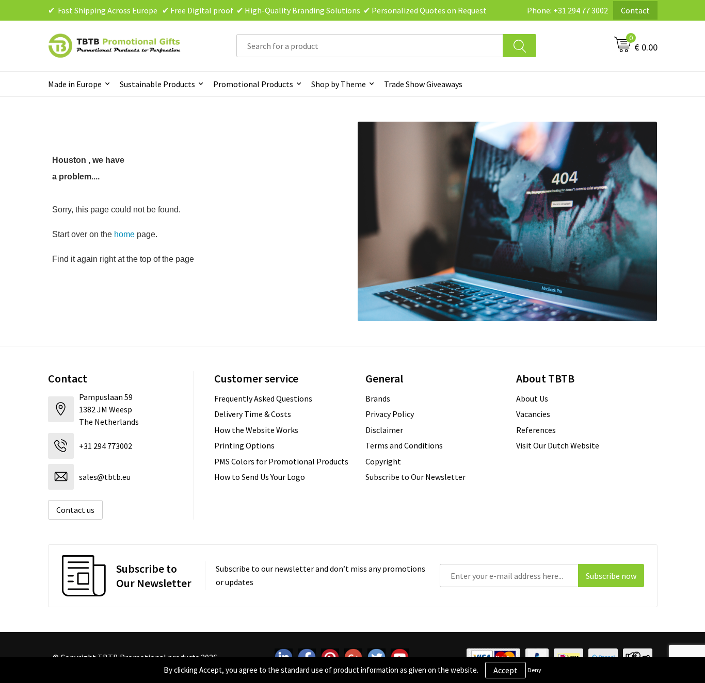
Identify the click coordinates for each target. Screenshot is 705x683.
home (124, 234)
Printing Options (244, 445)
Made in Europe (75, 84)
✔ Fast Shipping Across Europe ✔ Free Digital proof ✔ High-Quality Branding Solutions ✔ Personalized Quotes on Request (267, 10)
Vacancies (533, 414)
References (536, 430)
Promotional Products (253, 84)
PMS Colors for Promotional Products (281, 461)
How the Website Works (256, 430)
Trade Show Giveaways (423, 84)
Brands (377, 398)
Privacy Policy (389, 414)
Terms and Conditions (404, 445)
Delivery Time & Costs (252, 414)
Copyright (383, 461)
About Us (532, 398)
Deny (534, 670)
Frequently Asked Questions (263, 398)
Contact (635, 10)
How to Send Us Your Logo (259, 477)
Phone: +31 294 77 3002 (567, 10)
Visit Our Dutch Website (557, 445)
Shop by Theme (338, 84)
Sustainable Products (157, 84)
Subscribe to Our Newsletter (415, 477)
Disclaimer (384, 430)
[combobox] (369, 45)
